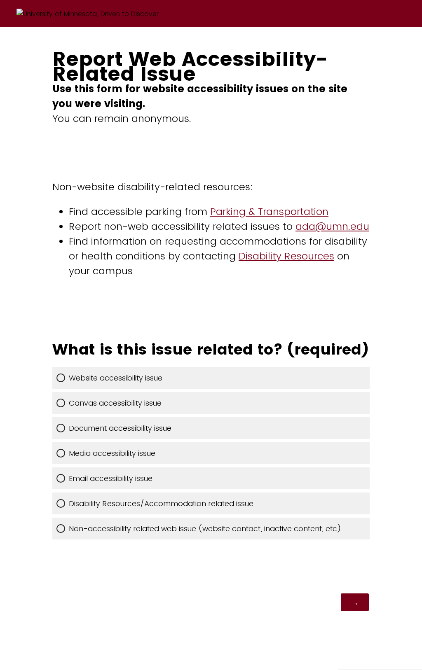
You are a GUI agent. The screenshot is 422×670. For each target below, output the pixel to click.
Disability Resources (286, 256)
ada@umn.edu (332, 226)
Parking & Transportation (269, 211)
